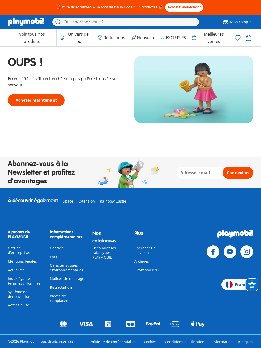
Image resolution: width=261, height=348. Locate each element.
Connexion (238, 173)
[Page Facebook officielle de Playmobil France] (213, 251)
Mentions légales (22, 261)
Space (68, 201)
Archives (141, 261)
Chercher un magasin (145, 250)
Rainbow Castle (113, 201)
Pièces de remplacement (62, 298)
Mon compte (241, 21)
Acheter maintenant (36, 100)
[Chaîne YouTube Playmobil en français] (230, 251)
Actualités (16, 269)
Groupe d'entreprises (19, 250)
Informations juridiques (233, 341)
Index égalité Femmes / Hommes (24, 281)
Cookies (150, 341)
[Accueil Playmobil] (26, 22)
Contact (56, 248)
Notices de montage (67, 278)
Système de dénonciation (19, 294)
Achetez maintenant (184, 7)
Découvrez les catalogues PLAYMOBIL (104, 253)
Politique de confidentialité (113, 341)
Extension (86, 201)
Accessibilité (18, 305)
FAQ (53, 256)
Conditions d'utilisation (184, 341)
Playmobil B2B (146, 269)
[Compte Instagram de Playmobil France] (246, 251)
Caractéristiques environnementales (66, 267)
